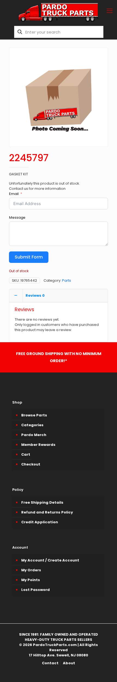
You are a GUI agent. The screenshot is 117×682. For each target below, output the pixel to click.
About (69, 663)
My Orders (31, 570)
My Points (30, 579)
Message (17, 217)
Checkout (30, 464)
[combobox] (58, 32)
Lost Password (35, 589)
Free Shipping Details (42, 502)
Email (14, 193)
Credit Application (39, 522)
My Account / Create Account (50, 560)
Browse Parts (34, 415)
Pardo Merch (33, 434)
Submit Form (29, 257)
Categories (32, 425)
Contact (50, 663)
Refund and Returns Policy (47, 512)
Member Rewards (38, 444)
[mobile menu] (109, 11)
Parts (66, 280)
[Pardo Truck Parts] (58, 12)
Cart (25, 454)
